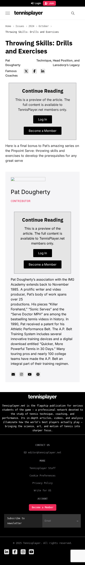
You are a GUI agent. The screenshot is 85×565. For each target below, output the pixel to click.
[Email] (13, 374)
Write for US (42, 490)
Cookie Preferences (42, 475)
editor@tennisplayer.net (44, 452)
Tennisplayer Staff (42, 468)
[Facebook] (34, 71)
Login (38, 3)
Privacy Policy (42, 483)
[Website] (37, 374)
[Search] (72, 13)
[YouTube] (29, 374)
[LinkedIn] (42, 71)
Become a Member (42, 507)
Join (51, 3)
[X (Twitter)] (26, 71)
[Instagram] (21, 374)
